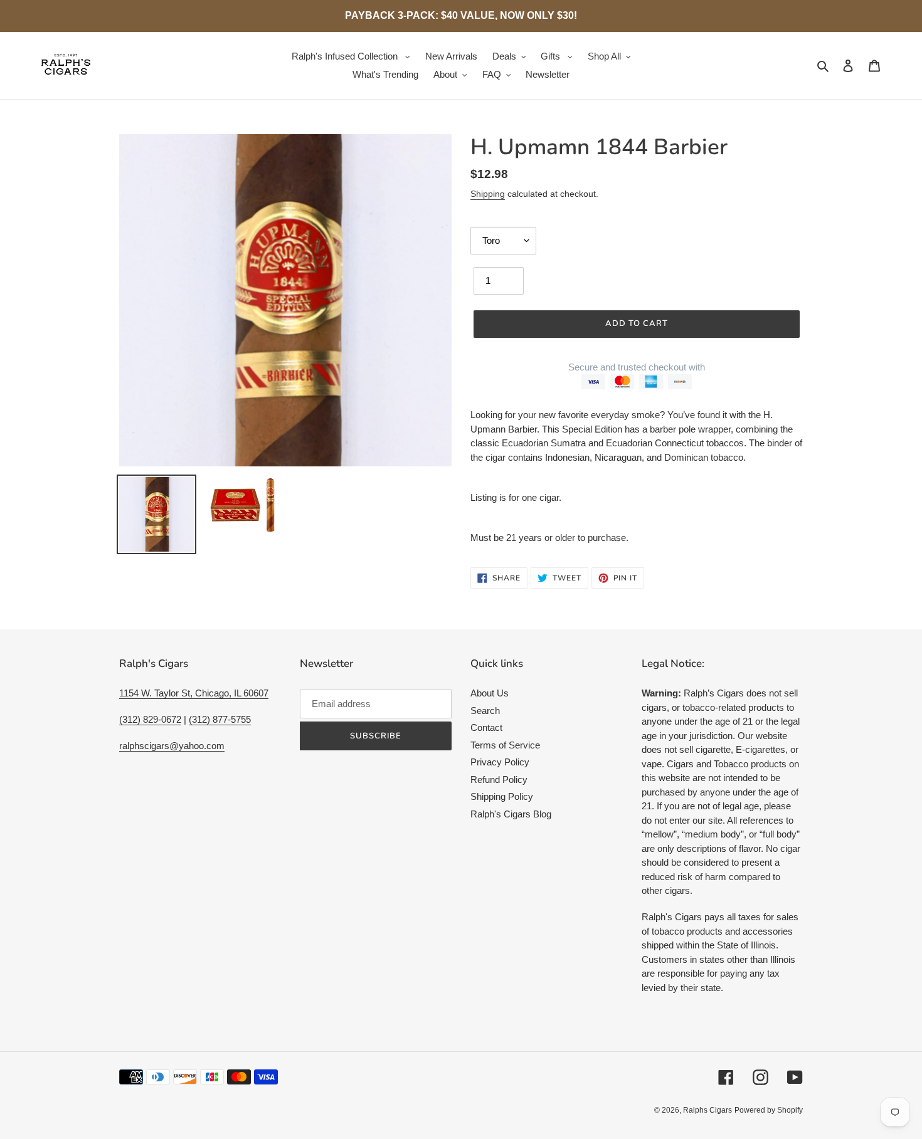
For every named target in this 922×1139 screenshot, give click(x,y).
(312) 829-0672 (150, 719)
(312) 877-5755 (220, 719)
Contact (486, 727)
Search (485, 710)
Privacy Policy (499, 762)
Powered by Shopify (768, 1110)
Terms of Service (505, 745)
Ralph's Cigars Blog (510, 814)
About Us (489, 693)
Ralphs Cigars (707, 1110)
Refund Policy (498, 779)
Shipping (487, 194)
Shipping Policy (501, 796)
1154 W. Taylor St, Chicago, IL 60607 (193, 693)
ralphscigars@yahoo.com (172, 745)
